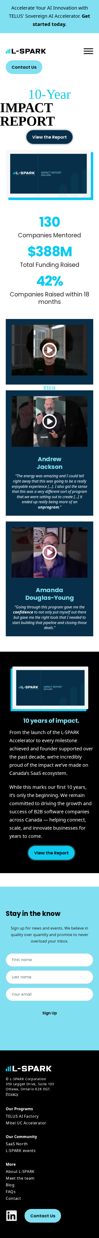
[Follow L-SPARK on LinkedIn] (11, 1215)
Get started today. (49, 16)
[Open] (88, 51)
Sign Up (49, 1013)
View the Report (49, 137)
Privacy (12, 1094)
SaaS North (17, 1143)
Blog (10, 1185)
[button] (49, 350)
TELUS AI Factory (22, 1116)
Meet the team (20, 1178)
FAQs (11, 1191)
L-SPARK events (21, 1150)
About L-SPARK (20, 1171)
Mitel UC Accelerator (26, 1123)
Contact (13, 1198)
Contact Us (24, 67)
